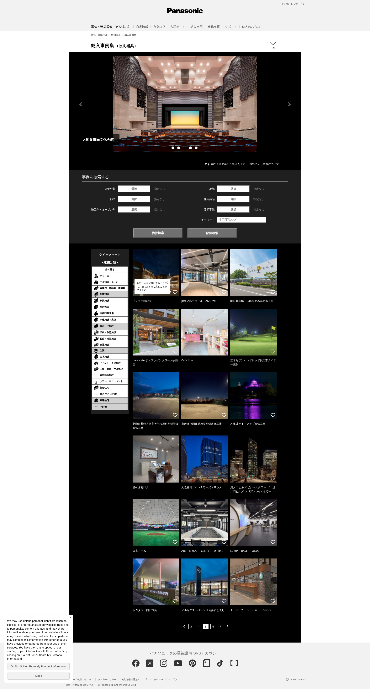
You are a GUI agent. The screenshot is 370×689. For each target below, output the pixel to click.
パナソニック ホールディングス (161, 679)
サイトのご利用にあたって (79, 679)
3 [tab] (185, 148)
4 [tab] (191, 148)
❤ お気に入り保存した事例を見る (225, 164)
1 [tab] (173, 148)
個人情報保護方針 (130, 679)
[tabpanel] (185, 104)
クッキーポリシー (107, 679)
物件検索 (158, 233)
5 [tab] (196, 148)
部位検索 (212, 233)
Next (289, 104)
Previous (80, 104)
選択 (134, 188)
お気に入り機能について (264, 164)
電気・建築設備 (99, 35)
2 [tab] (179, 148)
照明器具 (115, 35)
